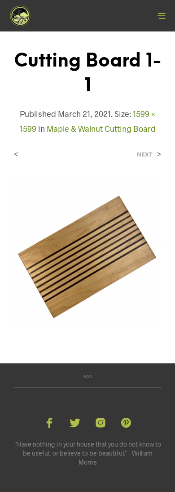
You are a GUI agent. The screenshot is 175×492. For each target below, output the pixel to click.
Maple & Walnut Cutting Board (101, 129)
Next (145, 154)
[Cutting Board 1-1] (87, 252)
